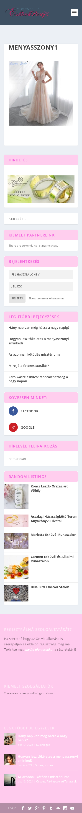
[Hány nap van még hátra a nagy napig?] (9, 739)
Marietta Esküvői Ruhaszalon (53, 535)
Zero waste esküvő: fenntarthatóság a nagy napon (38, 379)
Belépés (17, 298)
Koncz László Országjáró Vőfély (50, 488)
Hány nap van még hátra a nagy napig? (39, 327)
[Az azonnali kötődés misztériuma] (9, 780)
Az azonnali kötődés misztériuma (34, 354)
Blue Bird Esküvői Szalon (50, 587)
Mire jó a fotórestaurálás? (29, 365)
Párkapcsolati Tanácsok (62, 781)
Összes (40, 781)
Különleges (43, 745)
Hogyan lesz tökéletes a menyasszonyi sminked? (39, 341)
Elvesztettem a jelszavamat (46, 298)
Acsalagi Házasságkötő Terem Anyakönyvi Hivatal (54, 519)
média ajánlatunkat (39, 649)
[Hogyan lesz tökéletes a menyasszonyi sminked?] (9, 759)
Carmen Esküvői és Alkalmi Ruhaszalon (52, 559)
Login (12, 808)
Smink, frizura (44, 765)
